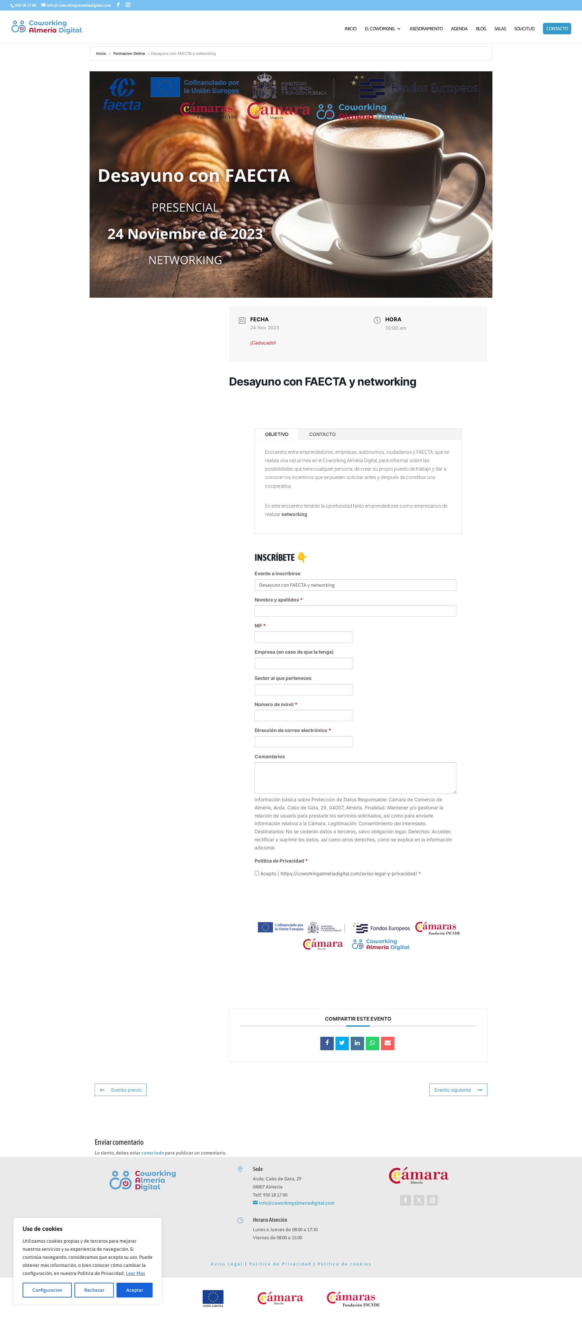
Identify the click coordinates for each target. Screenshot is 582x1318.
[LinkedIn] (357, 1043)
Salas (500, 28)
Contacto (557, 28)
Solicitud (524, 28)
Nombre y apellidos (279, 599)
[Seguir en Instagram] (432, 1200)
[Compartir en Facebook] (327, 1043)
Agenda (459, 28)
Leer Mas (135, 1273)
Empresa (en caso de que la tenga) (294, 652)
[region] (87, 1261)
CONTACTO (322, 434)
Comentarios (270, 756)
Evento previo (126, 1090)
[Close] (155, 1223)
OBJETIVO (277, 434)
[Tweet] (342, 1043)
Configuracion (47, 1290)
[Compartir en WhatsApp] (372, 1043)
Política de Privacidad (281, 861)
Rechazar (94, 1290)
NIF (260, 625)
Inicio (350, 28)
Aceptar (134, 1290)
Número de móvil (276, 704)
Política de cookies (344, 1264)
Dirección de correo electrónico (293, 730)
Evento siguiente (452, 1090)
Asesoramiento (426, 28)
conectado (152, 1153)
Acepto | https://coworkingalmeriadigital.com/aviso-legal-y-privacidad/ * (340, 873)
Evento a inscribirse (277, 573)
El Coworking (379, 28)
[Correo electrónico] (387, 1043)
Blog (481, 28)
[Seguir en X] (419, 1200)
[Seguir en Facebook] (405, 1200)
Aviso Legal (227, 1264)
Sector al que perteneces (283, 678)
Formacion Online (129, 53)
